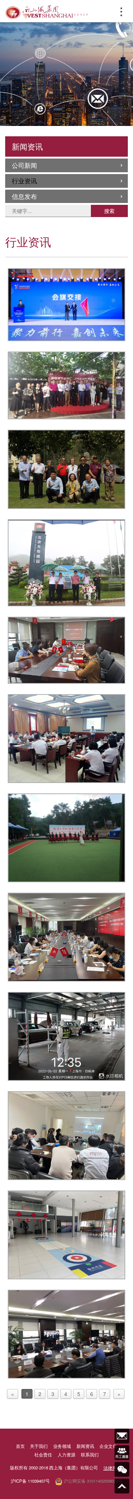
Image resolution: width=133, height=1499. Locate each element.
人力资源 (66, 1455)
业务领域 (62, 1446)
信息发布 (24, 196)
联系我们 (90, 1455)
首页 (20, 1446)
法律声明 (112, 1468)
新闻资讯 (85, 1446)
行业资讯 (24, 180)
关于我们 (39, 1446)
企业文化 (108, 1446)
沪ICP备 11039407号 (30, 1481)
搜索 (109, 210)
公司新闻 (24, 165)
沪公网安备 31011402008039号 (92, 1481)
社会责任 (43, 1455)
